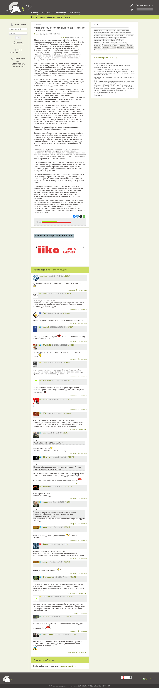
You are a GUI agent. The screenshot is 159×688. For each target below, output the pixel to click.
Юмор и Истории (100, 38)
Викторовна (48, 577)
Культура (37, 24)
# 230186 (69, 486)
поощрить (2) (75, 359)
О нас (113, 40)
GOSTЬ (46, 616)
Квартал (67, 17)
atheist (63, 37)
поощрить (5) (75, 310)
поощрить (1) (75, 341)
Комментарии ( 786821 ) (105, 57)
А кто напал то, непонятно (103, 63)
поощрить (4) (75, 453)
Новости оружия (113, 38)
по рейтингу (53, 270)
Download (97, 47)
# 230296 (69, 616)
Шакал (45, 544)
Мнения (122, 33)
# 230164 (66, 433)
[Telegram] (77, 216)
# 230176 (71, 457)
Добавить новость (143, 5)
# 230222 (68, 544)
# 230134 (66, 313)
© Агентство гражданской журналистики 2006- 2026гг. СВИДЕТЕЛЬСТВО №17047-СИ (79, 686)
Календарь (130, 35)
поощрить (76, 483)
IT (117, 40)
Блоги (96, 50)
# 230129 (68, 293)
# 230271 (73, 577)
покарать (84, 310)
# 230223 (67, 562)
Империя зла (98, 30)
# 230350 (73, 634)
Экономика (108, 30)
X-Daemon (47, 457)
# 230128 (67, 276)
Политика (97, 33)
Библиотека (121, 47)
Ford (44, 313)
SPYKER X (47, 345)
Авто (124, 42)
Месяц (59, 17)
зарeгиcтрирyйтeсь (68, 666)
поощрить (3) (73, 653)
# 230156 (71, 380)
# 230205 (67, 527)
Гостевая (103, 50)
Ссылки (113, 47)
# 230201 (68, 502)
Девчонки (97, 45)
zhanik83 (46, 597)
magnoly (46, 327)
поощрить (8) (73, 290)
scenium (43, 276)
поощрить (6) (75, 410)
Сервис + (18, 61)
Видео (128, 33)
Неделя (42, 17)
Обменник (105, 47)
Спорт (121, 40)
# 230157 (69, 399)
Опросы (129, 45)
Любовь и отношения (117, 45)
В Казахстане (120, 35)
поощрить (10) (75, 524)
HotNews (123, 38)
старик (45, 502)
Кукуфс (46, 399)
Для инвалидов (18, 66)
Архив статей (99, 42)
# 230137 (69, 327)
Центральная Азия (107, 35)
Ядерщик (130, 47)
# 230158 (67, 413)
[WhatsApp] (84, 216)
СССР (45, 413)
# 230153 (67, 363)
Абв (50, 34)
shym (45, 363)
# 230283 (70, 597)
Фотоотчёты (109, 42)
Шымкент (105, 33)
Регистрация (18, 42)
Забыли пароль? (18, 44)
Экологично (98, 95)
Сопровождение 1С (47, 235)
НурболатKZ (48, 634)
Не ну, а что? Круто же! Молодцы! (106, 93)
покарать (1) (83, 290)
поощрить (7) (73, 429)
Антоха (46, 486)
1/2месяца (51, 17)
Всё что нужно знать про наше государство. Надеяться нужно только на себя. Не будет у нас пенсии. (114, 82)
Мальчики (105, 45)
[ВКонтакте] (74, 216)
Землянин (47, 380)
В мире (96, 35)
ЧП (115, 30)
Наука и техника (123, 30)
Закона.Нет (114, 33)
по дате (63, 270)
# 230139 (71, 345)
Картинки (118, 42)
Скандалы (97, 40)
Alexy (44, 527)
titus (44, 433)
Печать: (36, 34)
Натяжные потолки (18, 65)
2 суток (34, 17)
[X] (80, 216)
